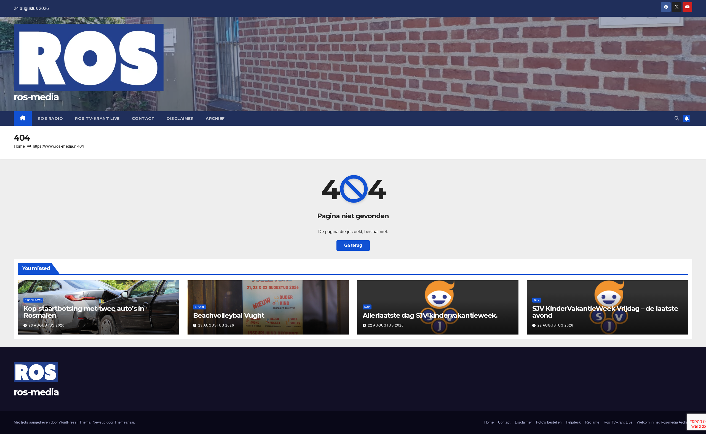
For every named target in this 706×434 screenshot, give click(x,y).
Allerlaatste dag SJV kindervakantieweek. (430, 315)
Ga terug (353, 245)
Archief (215, 118)
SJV (367, 306)
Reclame (592, 422)
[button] (677, 118)
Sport (199, 306)
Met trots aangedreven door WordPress (45, 422)
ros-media (36, 97)
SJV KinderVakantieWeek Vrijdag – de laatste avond (605, 311)
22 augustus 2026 (386, 325)
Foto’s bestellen (548, 422)
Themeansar (124, 422)
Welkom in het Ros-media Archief (663, 422)
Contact (143, 118)
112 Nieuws (33, 299)
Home (19, 146)
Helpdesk (573, 422)
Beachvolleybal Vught (228, 315)
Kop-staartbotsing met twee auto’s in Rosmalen (83, 311)
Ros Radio (50, 118)
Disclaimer (180, 118)
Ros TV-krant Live (97, 118)
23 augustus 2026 (47, 325)
